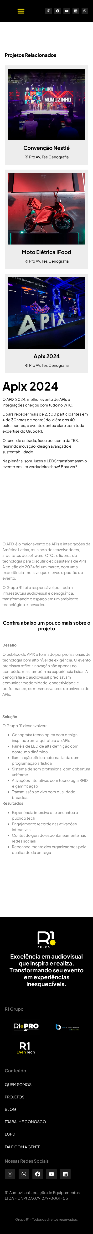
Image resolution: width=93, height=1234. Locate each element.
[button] (21, 11)
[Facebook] (57, 11)
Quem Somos (18, 1084)
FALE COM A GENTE (22, 1146)
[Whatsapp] (85, 11)
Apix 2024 (47, 356)
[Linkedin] (75, 11)
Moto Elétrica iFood (46, 252)
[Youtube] (66, 11)
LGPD (10, 1133)
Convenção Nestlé (46, 147)
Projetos (14, 1096)
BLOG (10, 1109)
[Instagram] (48, 11)
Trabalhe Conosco (25, 1121)
